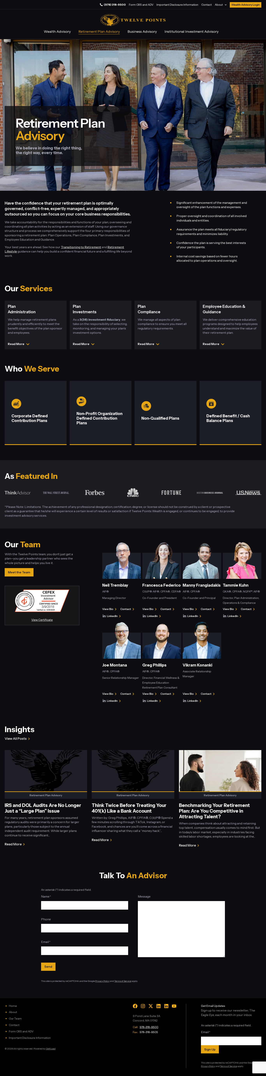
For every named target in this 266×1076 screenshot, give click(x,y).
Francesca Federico (161, 585)
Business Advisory (142, 31)
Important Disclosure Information (177, 4)
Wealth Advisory (57, 31)
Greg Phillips (154, 665)
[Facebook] (135, 1006)
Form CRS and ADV (141, 4)
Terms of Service (122, 981)
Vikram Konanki (197, 665)
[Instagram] (143, 1006)
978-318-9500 (149, 1027)
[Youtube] (174, 1006)
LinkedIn (114, 616)
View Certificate (42, 620)
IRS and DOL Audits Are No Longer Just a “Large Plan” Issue (43, 808)
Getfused (50, 1048)
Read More (13, 844)
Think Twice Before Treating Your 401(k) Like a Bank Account (129, 808)
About (219, 4)
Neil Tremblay (115, 585)
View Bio (108, 609)
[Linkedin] (158, 1006)
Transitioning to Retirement (81, 247)
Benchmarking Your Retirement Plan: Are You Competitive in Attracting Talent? (214, 810)
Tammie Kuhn (235, 585)
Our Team (15, 1018)
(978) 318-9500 (115, 4)
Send (48, 966)
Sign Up (210, 1049)
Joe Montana (114, 665)
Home (13, 1006)
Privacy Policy (102, 981)
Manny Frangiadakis (202, 585)
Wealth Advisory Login (245, 4)
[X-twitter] (150, 1006)
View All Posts (16, 739)
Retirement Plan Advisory (99, 31)
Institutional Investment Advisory (191, 31)
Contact (206, 4)
